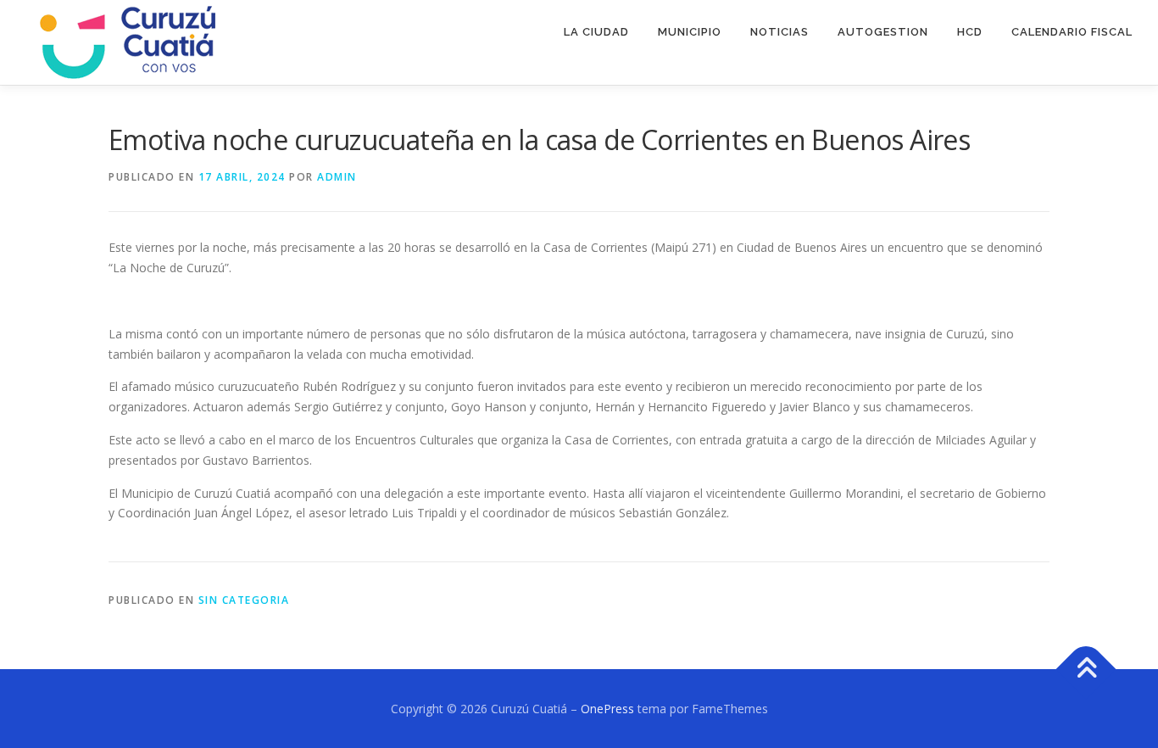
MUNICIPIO (689, 31)
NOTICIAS (779, 31)
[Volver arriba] (1086, 669)
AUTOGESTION (883, 31)
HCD (970, 31)
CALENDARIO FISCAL (1072, 31)
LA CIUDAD (596, 31)
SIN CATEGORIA (244, 600)
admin (337, 177)
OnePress (607, 709)
